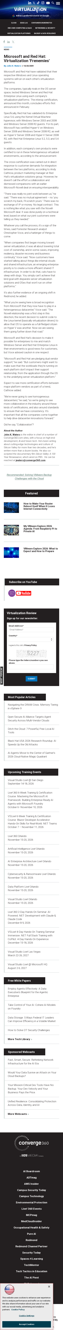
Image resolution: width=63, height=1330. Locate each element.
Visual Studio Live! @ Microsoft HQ (27, 964)
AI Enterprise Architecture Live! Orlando (29, 861)
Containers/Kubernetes (41, 23)
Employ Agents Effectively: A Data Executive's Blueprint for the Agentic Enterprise (28, 992)
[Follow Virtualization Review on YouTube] (48, 3)
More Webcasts (17, 1113)
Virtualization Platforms (18, 33)
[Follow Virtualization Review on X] (34, 3)
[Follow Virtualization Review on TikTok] (38, 3)
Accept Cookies (26, 1324)
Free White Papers (19, 980)
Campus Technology (31, 1196)
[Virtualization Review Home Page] (31, 10)
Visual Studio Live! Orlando (22, 899)
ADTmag (32, 1177)
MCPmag (31, 1215)
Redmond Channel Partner (31, 1246)
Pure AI (31, 1233)
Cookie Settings (26, 1316)
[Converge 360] (31, 1143)
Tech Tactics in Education (31, 1271)
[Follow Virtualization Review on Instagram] (42, 3)
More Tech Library (19, 1039)
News (6, 49)
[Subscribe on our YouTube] (18, 595)
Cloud (14, 23)
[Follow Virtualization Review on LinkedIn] (29, 3)
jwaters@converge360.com (30, 460)
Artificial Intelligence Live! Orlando (26, 848)
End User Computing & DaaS (20, 28)
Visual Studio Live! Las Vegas (24, 951)
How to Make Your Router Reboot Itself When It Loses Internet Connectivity (39, 506)
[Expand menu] (58, 4)
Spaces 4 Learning (31, 1258)
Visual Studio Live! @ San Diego (25, 780)
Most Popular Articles (21, 697)
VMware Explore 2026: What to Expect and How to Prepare (41, 550)
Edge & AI (24, 23)
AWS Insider (31, 1183)
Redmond (31, 1240)
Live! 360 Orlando (17, 836)
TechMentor (31, 1265)
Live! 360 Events (32, 1208)
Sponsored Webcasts (21, 1052)
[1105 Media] (31, 1156)
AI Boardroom (31, 1171)
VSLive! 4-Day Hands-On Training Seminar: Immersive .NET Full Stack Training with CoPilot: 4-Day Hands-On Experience (31, 935)
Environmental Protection (31, 1202)
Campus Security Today (31, 1190)
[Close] (49, 1286)
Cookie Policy (18, 1309)
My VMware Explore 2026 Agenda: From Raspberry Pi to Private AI (40, 529)
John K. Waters (14, 66)
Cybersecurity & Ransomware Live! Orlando (32, 874)
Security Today (31, 1252)
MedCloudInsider (31, 1221)
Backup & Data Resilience (45, 33)
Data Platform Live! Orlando (23, 886)
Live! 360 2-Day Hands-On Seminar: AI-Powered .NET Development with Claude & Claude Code (32, 915)
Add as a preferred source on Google (32, 16)
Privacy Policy (30, 645)
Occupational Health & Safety (31, 1227)
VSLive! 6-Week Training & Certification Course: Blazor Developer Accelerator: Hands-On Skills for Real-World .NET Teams (32, 820)
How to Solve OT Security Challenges (29, 1030)
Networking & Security (45, 28)
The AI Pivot (31, 1277)
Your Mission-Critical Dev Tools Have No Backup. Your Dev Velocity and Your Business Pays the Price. (31, 1088)
